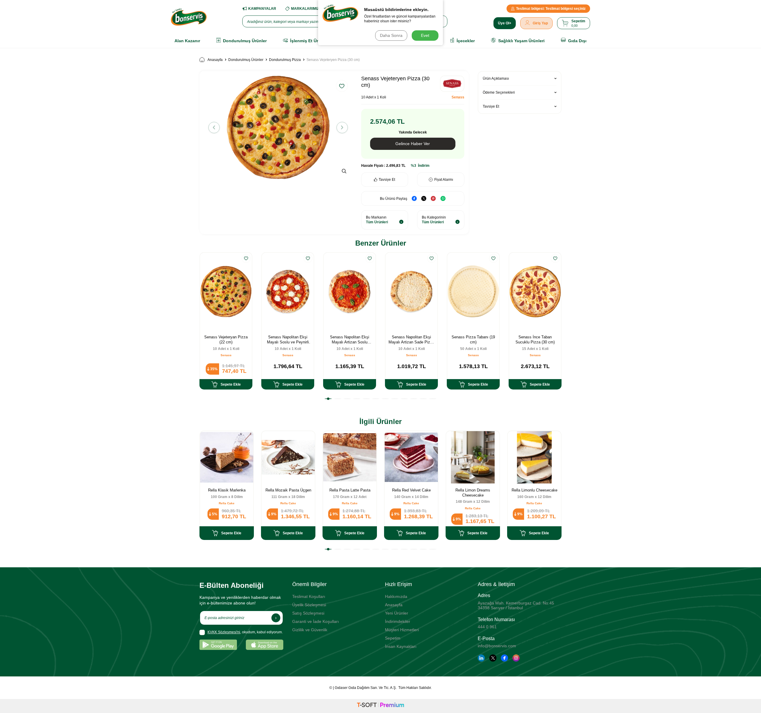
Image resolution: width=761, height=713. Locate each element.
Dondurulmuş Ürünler (245, 60)
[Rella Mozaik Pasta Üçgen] (288, 457)
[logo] (189, 17)
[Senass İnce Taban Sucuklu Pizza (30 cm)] (535, 291)
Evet (425, 35)
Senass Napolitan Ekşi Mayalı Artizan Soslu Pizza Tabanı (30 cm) (349, 340)
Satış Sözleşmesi (308, 613)
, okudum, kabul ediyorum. (245, 632)
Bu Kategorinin (434, 219)
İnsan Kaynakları (400, 646)
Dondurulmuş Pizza (285, 60)
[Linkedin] (481, 658)
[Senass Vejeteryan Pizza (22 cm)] (226, 291)
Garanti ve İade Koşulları (315, 621)
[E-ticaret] (380, 706)
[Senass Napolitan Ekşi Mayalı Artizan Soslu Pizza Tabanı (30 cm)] (349, 291)
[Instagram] (516, 658)
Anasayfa (215, 60)
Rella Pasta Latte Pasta (349, 490)
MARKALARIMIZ (305, 9)
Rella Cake (227, 503)
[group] (278, 127)
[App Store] (264, 645)
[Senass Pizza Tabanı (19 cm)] (473, 291)
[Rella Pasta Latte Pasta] (349, 457)
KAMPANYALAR (262, 9)
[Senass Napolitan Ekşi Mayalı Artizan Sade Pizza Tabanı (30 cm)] (411, 291)
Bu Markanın (377, 219)
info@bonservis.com (497, 645)
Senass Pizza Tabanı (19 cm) (473, 339)
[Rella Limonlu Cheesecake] (534, 457)
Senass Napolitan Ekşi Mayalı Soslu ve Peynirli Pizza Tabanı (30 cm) (288, 340)
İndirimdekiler (397, 621)
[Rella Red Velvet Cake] (411, 457)
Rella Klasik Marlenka (227, 490)
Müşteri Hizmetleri (402, 629)
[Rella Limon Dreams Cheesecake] (472, 457)
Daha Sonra (391, 35)
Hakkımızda (396, 596)
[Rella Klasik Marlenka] (226, 457)
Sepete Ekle (231, 384)
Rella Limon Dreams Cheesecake (472, 492)
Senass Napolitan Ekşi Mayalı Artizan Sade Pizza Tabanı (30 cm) (411, 340)
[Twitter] (492, 658)
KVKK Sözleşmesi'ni (223, 632)
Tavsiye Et (387, 180)
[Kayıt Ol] (275, 617)
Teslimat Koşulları (308, 596)
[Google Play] (218, 645)
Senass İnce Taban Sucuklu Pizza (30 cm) (535, 339)
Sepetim (392, 638)
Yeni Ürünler (396, 613)
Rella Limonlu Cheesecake (534, 490)
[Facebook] (504, 658)
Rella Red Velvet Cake (411, 490)
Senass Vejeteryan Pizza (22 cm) (226, 339)
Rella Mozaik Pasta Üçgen (288, 490)
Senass (458, 97)
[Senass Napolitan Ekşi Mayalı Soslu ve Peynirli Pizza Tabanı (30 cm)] (288, 291)
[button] (214, 127)
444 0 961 (487, 626)
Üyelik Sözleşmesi (309, 604)
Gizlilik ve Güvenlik (309, 629)
